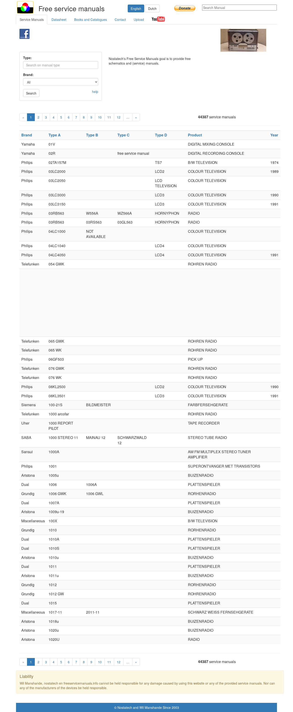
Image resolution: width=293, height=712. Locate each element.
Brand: (28, 74)
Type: (27, 57)
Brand (26, 135)
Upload (139, 19)
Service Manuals (32, 19)
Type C (123, 135)
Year (274, 135)
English (136, 8)
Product (195, 135)
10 (100, 117)
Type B (92, 135)
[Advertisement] (139, 40)
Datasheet (59, 19)
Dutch (152, 8)
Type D (161, 135)
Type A (55, 135)
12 (118, 117)
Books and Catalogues (90, 19)
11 (109, 117)
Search (31, 93)
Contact (120, 19)
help (95, 91)
